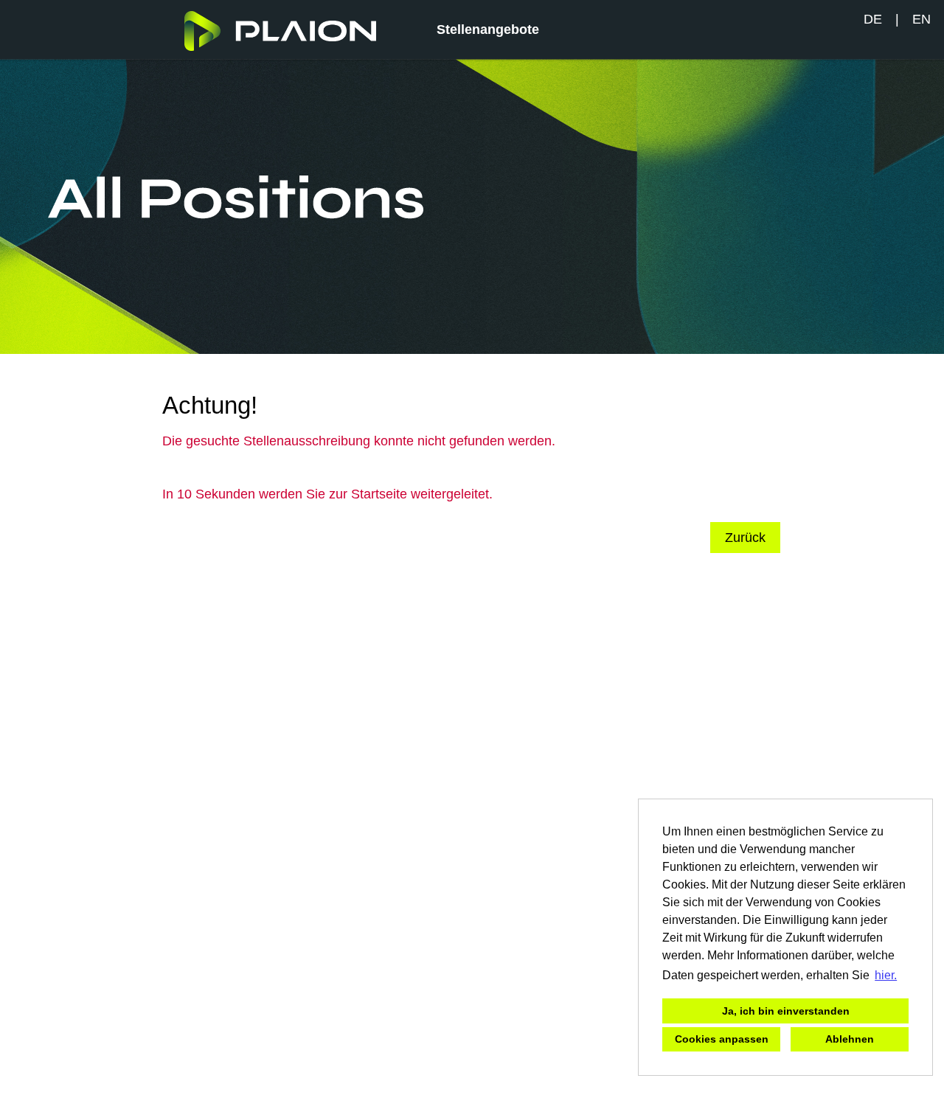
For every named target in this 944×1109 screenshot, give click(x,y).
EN (921, 19)
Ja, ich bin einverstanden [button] (786, 1011)
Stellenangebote (488, 29)
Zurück (745, 537)
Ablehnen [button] (849, 1039)
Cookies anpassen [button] (721, 1039)
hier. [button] (886, 975)
